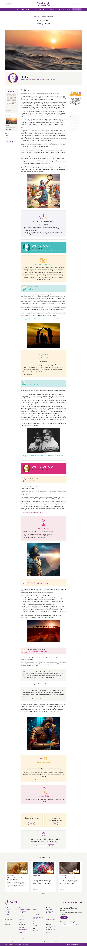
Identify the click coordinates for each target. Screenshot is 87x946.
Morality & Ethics (43, 9)
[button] (42, 893)
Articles (20, 917)
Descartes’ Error (38, 878)
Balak (55, 816)
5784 (39, 875)
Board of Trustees (50, 927)
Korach (31, 816)
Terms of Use (7, 938)
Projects (61, 9)
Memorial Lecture (50, 921)
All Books (7, 921)
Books (22, 9)
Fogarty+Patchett (71, 944)
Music (6, 925)
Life (18, 9)
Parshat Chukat (59, 535)
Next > (55, 823)
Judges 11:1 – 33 (24, 486)
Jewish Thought (22, 912)
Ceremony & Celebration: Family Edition (38, 918)
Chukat (42, 26)
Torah (33, 9)
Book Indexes (8, 922)
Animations (35, 925)
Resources (53, 9)
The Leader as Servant (31, 818)
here (58, 93)
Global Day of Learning (51, 917)
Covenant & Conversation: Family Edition (23, 12)
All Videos (35, 923)
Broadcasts (21, 919)
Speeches (21, 921)
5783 (67, 875)
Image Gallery (8, 912)
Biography (7, 909)
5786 (12, 875)
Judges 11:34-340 (29, 531)
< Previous (31, 823)
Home (6, 12)
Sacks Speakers (22, 931)
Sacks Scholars (49, 911)
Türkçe (9, 111)
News (68, 9)
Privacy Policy (14, 938)
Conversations (22, 924)
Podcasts (21, 922)
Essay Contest (49, 909)
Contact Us (48, 932)
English (9, 108)
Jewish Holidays (22, 911)
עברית (80, 3)
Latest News (35, 930)
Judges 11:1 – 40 (24, 488)
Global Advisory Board (51, 929)
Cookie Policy (21, 938)
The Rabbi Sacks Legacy (51, 926)
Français (76, 3)
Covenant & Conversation (24, 909)
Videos (28, 9)
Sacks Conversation (50, 919)
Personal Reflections (9, 916)
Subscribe (51, 845)
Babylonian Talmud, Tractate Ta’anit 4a (32, 698)
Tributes (7, 914)
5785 (46, 26)
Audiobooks (7, 924)
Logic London (79, 944)
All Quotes (35, 909)
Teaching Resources (23, 929)
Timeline (7, 911)
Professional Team (50, 931)
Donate (9, 3)
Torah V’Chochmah (50, 912)
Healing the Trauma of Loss (68, 878)
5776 (65, 875)
